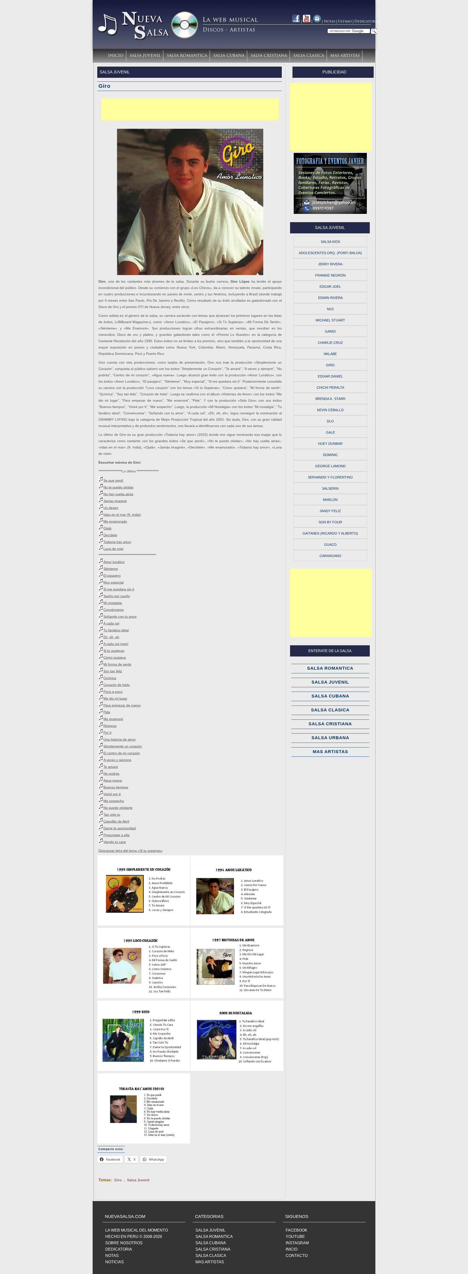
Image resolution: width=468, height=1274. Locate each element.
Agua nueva (112, 780)
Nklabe (330, 354)
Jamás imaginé (115, 501)
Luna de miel (113, 549)
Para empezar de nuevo (122, 705)
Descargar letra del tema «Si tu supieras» (130, 851)
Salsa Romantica (187, 56)
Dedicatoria (366, 21)
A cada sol (111, 623)
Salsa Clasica (308, 56)
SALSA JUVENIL (210, 1230)
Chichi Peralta (330, 387)
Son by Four (330, 522)
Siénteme (110, 569)
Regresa (110, 726)
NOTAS (112, 1256)
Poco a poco (113, 692)
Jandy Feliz (330, 511)
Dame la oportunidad (119, 828)
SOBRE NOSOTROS (124, 1243)
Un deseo (110, 508)
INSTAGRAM (297, 1243)
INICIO (291, 1249)
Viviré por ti (112, 794)
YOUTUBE (295, 1236)
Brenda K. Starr (330, 399)
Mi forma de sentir (117, 664)
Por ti (107, 733)
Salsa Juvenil (145, 56)
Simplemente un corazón (122, 746)
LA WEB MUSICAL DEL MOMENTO (136, 1230)
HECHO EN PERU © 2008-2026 (133, 1236)
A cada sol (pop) (115, 644)
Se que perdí (113, 480)
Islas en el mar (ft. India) (122, 515)
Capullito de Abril (116, 821)
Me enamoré (113, 719)
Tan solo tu (111, 814)
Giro (118, 1180)
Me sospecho (113, 801)
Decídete (110, 535)
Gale (330, 432)
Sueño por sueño (116, 596)
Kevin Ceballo (330, 410)
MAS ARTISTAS (209, 1262)
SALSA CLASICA (210, 1256)
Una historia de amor (119, 739)
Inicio (116, 56)
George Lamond (330, 466)
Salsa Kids (330, 242)
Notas (329, 21)
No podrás (111, 774)
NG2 (330, 309)
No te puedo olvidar (118, 487)
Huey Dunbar (330, 444)
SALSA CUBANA (210, 1243)
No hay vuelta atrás (118, 494)
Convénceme (113, 610)
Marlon (330, 500)
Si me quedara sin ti (118, 589)
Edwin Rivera (330, 298)
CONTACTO (297, 1256)
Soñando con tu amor (120, 616)
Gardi (330, 331)
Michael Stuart (330, 320)
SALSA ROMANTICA (214, 1236)
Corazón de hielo (116, 685)
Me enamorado (115, 521)
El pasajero (112, 575)
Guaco (330, 545)
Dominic (330, 455)
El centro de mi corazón (121, 753)
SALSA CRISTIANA (212, 1249)
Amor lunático (114, 562)
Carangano (330, 556)
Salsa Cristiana (269, 56)
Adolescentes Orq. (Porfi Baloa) (330, 253)
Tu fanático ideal (116, 630)
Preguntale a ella (116, 835)
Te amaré (110, 767)
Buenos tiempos (115, 787)
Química (109, 678)
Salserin (330, 488)
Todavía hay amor (117, 542)
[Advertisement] (190, 109)
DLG (330, 421)
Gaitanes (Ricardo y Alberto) (330, 533)
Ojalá (107, 528)
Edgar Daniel (330, 376)
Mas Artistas (345, 56)
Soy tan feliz (112, 671)
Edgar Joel (330, 287)
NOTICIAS (114, 1262)
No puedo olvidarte (118, 808)
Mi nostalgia (112, 603)
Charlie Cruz (330, 343)
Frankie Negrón (330, 275)
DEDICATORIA (118, 1249)
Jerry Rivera (330, 264)
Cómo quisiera (114, 657)
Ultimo (345, 21)
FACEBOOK (296, 1230)
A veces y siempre (117, 760)
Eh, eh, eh (111, 637)
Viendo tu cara (114, 842)
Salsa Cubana (228, 56)
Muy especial (113, 582)
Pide (106, 712)
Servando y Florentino (330, 477)
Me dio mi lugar (115, 698)
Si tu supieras (113, 651)
